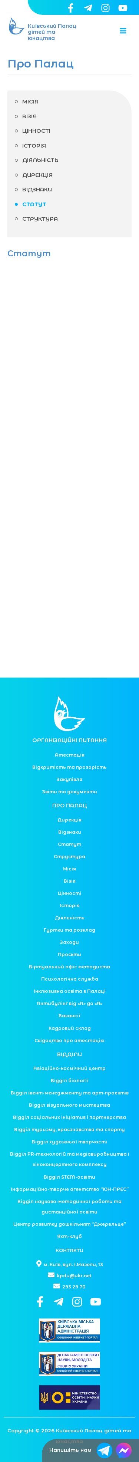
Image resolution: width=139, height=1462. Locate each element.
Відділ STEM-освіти (69, 1177)
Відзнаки (37, 189)
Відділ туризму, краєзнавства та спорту (69, 1129)
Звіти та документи (69, 791)
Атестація (70, 755)
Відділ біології (70, 1080)
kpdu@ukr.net (74, 1275)
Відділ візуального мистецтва (69, 1105)
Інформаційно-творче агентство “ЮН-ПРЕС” (70, 1189)
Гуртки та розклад (69, 930)
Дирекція (37, 174)
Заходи (69, 942)
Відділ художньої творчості (69, 1142)
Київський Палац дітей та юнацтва (52, 32)
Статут (34, 204)
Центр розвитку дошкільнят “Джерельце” (69, 1224)
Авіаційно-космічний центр (69, 1068)
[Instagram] (105, 8)
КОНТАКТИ (69, 1250)
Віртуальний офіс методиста (69, 966)
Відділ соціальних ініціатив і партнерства (69, 1117)
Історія (34, 145)
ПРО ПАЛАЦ (69, 805)
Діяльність (40, 160)
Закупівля (69, 779)
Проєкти (69, 954)
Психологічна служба (69, 979)
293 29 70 (73, 1287)
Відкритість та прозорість (69, 767)
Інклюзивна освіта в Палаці (70, 991)
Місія (30, 101)
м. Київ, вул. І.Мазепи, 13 (73, 1264)
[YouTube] (123, 8)
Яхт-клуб (69, 1236)
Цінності (36, 130)
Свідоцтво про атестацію (69, 1040)
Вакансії (69, 1015)
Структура (40, 218)
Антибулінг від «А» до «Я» (69, 1003)
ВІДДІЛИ (69, 1054)
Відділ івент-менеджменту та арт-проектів (70, 1093)
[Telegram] (88, 8)
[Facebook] (71, 8)
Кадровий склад (70, 1028)
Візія (29, 116)
